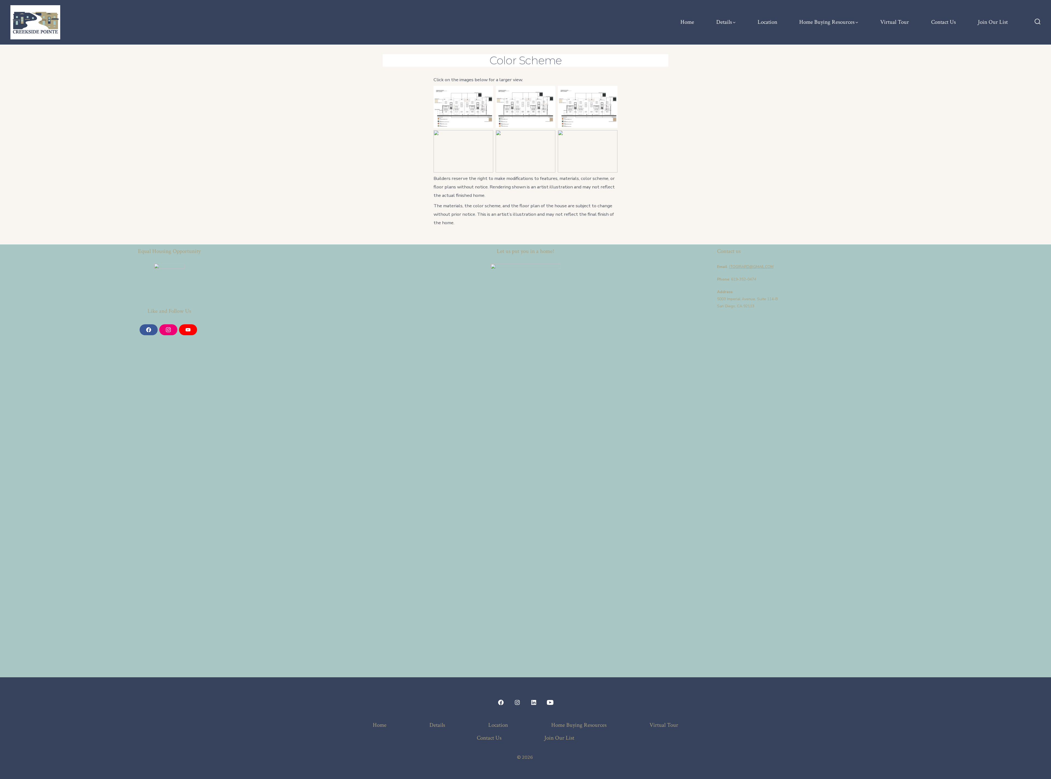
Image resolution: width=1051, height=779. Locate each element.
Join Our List (993, 22)
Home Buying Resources (826, 22)
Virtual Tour (894, 22)
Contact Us (943, 22)
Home (687, 22)
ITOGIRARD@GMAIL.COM (751, 266)
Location (767, 22)
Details (724, 22)
